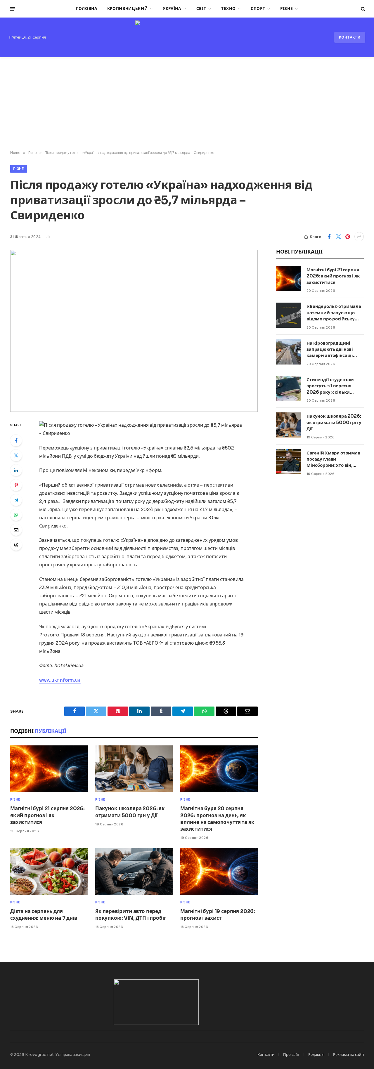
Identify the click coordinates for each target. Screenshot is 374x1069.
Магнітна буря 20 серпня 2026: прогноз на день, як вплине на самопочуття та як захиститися (217, 819)
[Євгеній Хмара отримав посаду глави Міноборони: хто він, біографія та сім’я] (288, 461)
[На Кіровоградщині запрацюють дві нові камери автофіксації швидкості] (288, 352)
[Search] (362, 8)
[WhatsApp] (16, 515)
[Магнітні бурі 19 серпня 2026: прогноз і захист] (219, 871)
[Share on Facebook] (329, 236)
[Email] (16, 530)
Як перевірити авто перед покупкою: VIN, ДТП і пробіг (130, 914)
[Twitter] (16, 455)
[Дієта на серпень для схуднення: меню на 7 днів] (49, 871)
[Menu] (12, 8)
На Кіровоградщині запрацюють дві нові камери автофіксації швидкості (330, 349)
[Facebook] (16, 440)
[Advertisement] (187, 104)
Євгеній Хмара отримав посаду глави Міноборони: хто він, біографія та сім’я (333, 459)
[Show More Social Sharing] (359, 236)
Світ (201, 8)
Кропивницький (127, 8)
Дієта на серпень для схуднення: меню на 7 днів (43, 914)
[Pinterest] (16, 485)
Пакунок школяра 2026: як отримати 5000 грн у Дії (130, 812)
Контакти (349, 37)
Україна (172, 8)
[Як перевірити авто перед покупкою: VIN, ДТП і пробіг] (134, 871)
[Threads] (16, 545)
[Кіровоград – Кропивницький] (186, 37)
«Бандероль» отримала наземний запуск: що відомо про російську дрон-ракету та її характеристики (334, 312)
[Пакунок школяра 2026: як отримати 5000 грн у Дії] (134, 768)
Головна (86, 8)
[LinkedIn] (16, 470)
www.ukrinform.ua (59, 680)
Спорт (258, 8)
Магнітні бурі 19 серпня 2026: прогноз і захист (217, 914)
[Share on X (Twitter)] (338, 236)
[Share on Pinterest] (347, 236)
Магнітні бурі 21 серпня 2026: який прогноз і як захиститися (47, 815)
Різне (286, 8)
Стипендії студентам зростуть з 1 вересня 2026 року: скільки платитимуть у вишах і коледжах (333, 386)
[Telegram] (16, 500)
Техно (228, 8)
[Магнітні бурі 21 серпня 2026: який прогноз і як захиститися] (49, 768)
